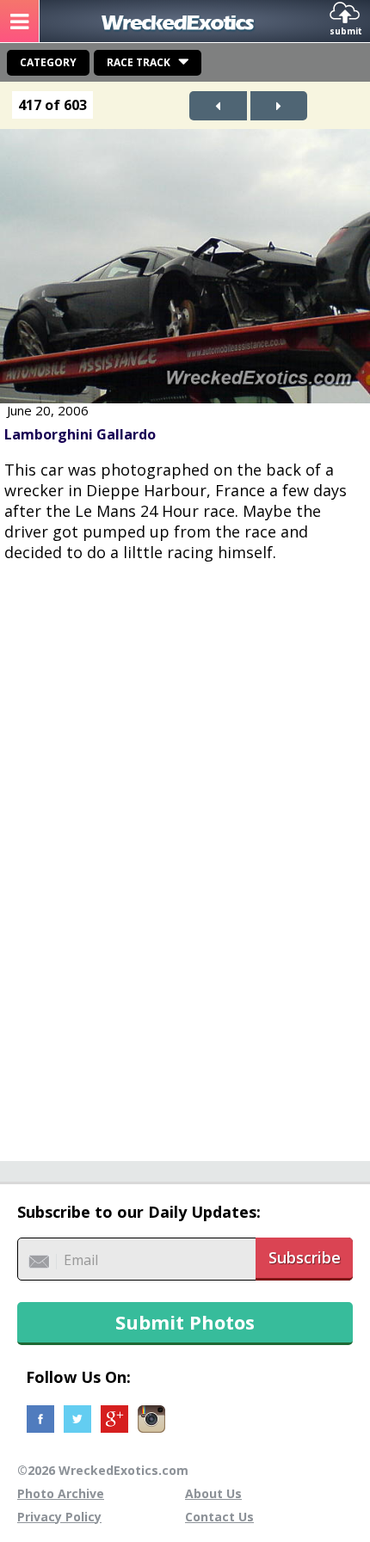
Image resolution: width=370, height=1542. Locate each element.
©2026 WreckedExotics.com (102, 1470)
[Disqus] (185, 852)
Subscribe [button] (304, 1257)
